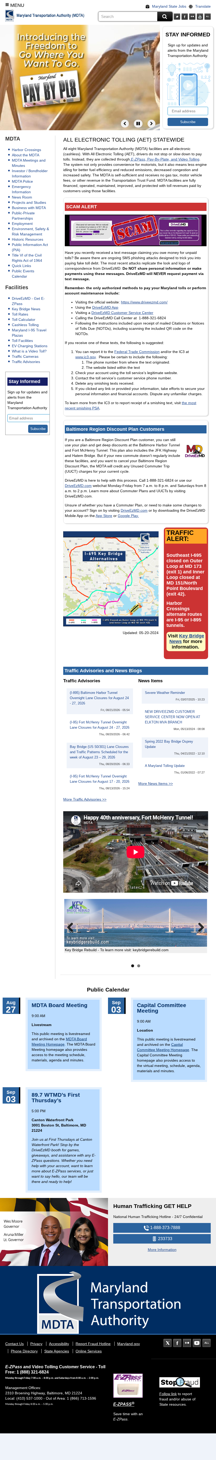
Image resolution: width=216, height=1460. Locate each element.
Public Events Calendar (23, 273)
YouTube (200, 16)
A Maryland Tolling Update (165, 766)
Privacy (36, 1344)
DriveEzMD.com (78, 486)
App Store (104, 516)
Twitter (177, 16)
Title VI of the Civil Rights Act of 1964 (27, 258)
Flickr (192, 16)
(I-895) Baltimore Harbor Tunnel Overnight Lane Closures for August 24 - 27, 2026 (99, 698)
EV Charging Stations (29, 346)
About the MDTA (25, 155)
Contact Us (14, 1344)
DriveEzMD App (105, 307)
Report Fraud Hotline (93, 1344)
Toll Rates (20, 314)
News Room (22, 197)
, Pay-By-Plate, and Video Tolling (165, 159)
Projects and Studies (29, 202)
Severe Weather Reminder (165, 693)
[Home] (9, 15)
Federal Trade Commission (137, 352)
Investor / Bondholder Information (30, 173)
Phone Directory (24, 1351)
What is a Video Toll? (29, 351)
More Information (162, 1250)
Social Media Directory (207, 16)
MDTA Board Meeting (59, 1005)
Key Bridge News (26, 309)
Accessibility (59, 1344)
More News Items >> (155, 783)
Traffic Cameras (25, 356)
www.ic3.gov (85, 357)
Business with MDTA (29, 208)
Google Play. (128, 516)
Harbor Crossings (26, 150)
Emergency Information (21, 189)
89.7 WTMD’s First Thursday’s (56, 1097)
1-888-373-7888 (164, 1227)
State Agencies (56, 1351)
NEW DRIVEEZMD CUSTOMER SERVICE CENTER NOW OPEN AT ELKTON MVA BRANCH (172, 717)
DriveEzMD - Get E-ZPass (28, 301)
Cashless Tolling (25, 325)
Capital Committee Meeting (161, 1008)
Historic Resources (27, 239)
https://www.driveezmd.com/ (144, 302)
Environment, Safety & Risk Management (30, 231)
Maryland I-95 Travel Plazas (29, 332)
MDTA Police (22, 181)
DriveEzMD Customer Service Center (122, 313)
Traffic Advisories (26, 362)
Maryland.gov (128, 1344)
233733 (164, 1238)
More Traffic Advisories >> (84, 799)
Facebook (184, 16)
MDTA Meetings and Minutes (29, 163)
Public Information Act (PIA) (30, 247)
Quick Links (21, 266)
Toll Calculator (23, 319)
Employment (22, 223)
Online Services (89, 1351)
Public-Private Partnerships (23, 215)
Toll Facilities (22, 341)
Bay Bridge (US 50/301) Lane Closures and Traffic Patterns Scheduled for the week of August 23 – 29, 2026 (99, 752)
